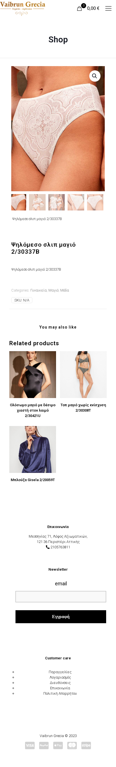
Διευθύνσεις (60, 683)
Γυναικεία (38, 290)
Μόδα (64, 290)
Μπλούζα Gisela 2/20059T (33, 480)
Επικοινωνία (60, 688)
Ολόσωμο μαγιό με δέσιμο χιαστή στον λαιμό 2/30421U (32, 410)
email (61, 583)
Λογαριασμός (60, 677)
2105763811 (60, 547)
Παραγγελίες (60, 672)
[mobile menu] (108, 8)
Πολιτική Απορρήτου (60, 693)
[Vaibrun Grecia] (22, 8)
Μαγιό (53, 290)
